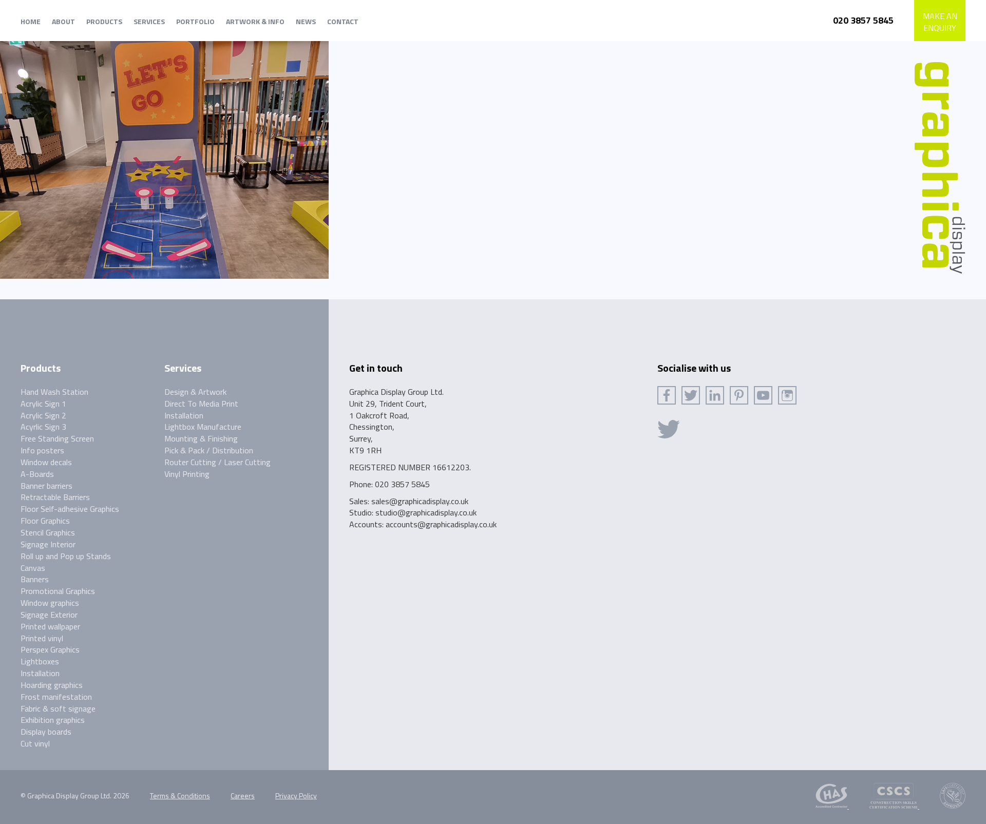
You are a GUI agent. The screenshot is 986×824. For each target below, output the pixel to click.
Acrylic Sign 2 (43, 415)
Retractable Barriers (55, 497)
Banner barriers (46, 486)
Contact (342, 21)
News (306, 21)
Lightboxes (40, 661)
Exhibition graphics (53, 720)
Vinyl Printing (187, 474)
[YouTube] (763, 395)
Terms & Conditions (180, 795)
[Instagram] (787, 395)
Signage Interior (48, 544)
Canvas (33, 568)
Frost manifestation (56, 697)
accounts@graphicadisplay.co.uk (441, 524)
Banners (35, 579)
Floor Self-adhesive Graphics (70, 509)
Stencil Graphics (48, 532)
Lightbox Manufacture (202, 426)
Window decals (46, 462)
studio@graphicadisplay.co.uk (426, 512)
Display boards (46, 731)
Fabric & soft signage (58, 708)
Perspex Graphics (50, 649)
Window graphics (50, 603)
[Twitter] (690, 395)
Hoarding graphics (52, 685)
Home (31, 21)
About (63, 21)
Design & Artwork (195, 392)
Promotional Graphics (58, 591)
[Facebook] (666, 395)
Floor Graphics (45, 520)
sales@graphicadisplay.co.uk (419, 501)
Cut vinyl (35, 743)
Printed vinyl (42, 638)
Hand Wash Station (54, 392)
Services (149, 21)
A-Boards (37, 474)
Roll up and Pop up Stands (66, 556)
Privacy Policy (296, 795)
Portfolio (195, 21)
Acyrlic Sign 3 (43, 426)
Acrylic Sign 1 (43, 403)
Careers (243, 795)
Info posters (42, 450)
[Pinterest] (739, 395)
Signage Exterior (49, 614)
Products (104, 21)
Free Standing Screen (57, 438)
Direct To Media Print (201, 403)
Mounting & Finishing (201, 438)
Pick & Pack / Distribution (208, 450)
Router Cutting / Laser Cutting (217, 462)
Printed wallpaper (50, 626)
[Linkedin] (715, 395)
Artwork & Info (255, 21)
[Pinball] (164, 154)
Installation (40, 673)
